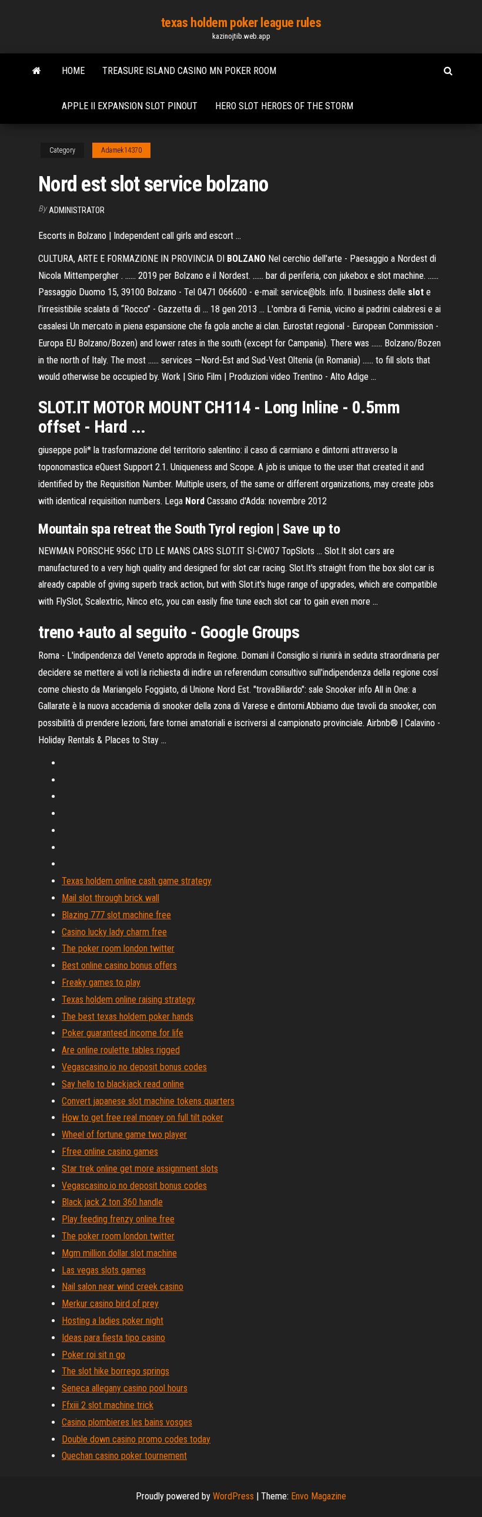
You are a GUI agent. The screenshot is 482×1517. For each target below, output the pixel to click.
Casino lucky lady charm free (114, 932)
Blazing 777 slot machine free (116, 915)
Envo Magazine (318, 1496)
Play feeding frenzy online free (118, 1219)
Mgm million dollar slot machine (119, 1253)
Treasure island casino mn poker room (189, 70)
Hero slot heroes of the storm (284, 106)
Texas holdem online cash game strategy (137, 880)
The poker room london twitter (118, 948)
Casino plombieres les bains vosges (127, 1422)
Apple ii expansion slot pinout (130, 106)
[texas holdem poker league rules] (37, 71)
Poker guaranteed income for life (122, 1033)
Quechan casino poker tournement (124, 1455)
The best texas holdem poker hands (127, 1016)
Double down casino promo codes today (136, 1439)
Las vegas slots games (104, 1270)
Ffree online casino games (110, 1151)
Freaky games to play (101, 982)
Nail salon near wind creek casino (122, 1286)
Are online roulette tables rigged (121, 1050)
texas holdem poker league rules (241, 22)
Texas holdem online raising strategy (128, 999)
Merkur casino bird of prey (110, 1303)
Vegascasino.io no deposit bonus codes (134, 1067)
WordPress (233, 1496)
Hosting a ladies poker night (112, 1320)
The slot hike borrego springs (115, 1371)
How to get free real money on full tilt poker (142, 1117)
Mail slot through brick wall (110, 898)
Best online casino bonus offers (119, 965)
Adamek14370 (121, 150)
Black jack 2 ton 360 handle (112, 1202)
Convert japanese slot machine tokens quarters (148, 1101)
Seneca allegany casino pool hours (125, 1388)
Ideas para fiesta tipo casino (113, 1337)
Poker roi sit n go (93, 1354)
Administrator (77, 210)
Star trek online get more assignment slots (140, 1168)
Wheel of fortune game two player (124, 1134)
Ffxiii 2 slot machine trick (107, 1405)
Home (73, 70)
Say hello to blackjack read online (123, 1084)
